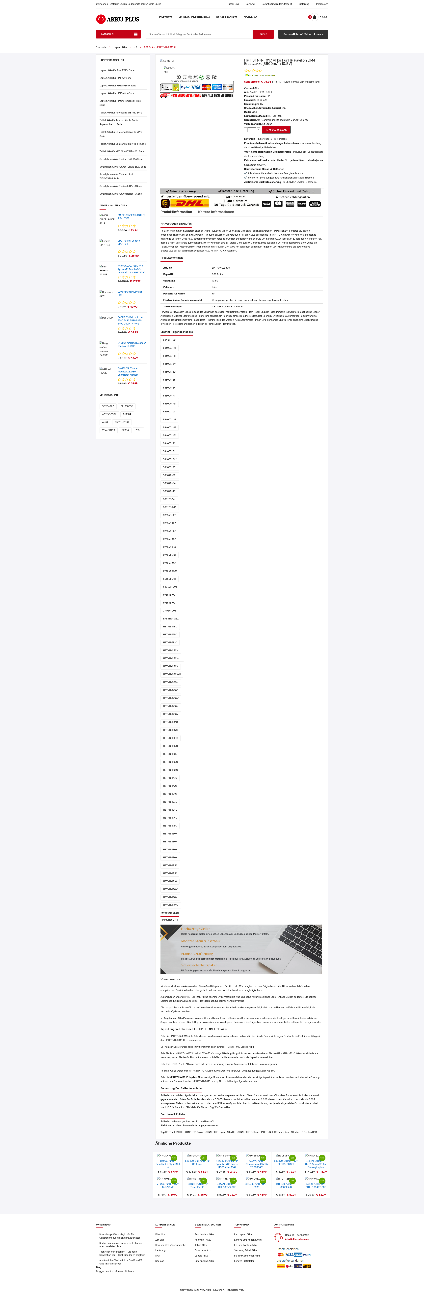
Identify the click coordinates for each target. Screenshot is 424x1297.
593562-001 (169, 563)
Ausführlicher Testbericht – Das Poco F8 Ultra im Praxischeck (120, 1262)
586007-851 (169, 467)
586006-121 (169, 348)
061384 (127, 414)
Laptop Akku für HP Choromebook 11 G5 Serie (120, 103)
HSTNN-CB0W (170, 650)
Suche (263, 34)
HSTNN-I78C (170, 778)
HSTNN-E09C (170, 746)
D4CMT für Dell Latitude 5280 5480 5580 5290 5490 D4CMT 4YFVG (130, 320)
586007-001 (170, 411)
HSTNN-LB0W (170, 905)
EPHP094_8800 (263, 92)
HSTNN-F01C (170, 754)
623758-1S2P (109, 414)
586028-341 (170, 483)
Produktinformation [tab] (176, 212)
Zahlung (250, 4)
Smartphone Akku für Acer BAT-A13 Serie (121, 159)
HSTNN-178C (170, 626)
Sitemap (159, 1261)
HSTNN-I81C (170, 794)
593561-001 (169, 555)
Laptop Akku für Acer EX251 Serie (117, 70)
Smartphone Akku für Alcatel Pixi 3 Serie (121, 186)
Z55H (138, 430)
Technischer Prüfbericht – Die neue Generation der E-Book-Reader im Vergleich (122, 1253)
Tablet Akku (201, 1245)
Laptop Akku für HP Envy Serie (116, 78)
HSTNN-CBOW (170, 682)
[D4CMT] (107, 317)
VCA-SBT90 (108, 430)
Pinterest (129, 1271)
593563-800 (170, 571)
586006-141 (169, 356)
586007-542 (170, 459)
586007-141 (169, 427)
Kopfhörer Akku (203, 1239)
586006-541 (170, 387)
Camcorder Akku (203, 1250)
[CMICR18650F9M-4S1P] (107, 219)
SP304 (125, 430)
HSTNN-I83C (170, 801)
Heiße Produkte (226, 17)
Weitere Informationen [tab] (216, 212)
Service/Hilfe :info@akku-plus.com (303, 34)
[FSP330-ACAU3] (107, 270)
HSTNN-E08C (170, 738)
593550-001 (169, 515)
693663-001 (169, 602)
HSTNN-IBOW (170, 889)
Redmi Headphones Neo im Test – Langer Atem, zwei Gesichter (121, 1245)
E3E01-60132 (122, 422)
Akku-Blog (250, 17)
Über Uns (234, 4)
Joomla (119, 1271)
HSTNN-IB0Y (170, 857)
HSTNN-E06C (170, 722)
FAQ (157, 1255)
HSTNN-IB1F (170, 873)
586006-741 (169, 395)
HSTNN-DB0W (171, 698)
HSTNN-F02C (170, 762)
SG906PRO (108, 406)
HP (135, 47)
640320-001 (170, 586)
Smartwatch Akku (204, 1234)
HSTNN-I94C (170, 817)
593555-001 (169, 539)
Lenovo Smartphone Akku (248, 1239)
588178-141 (169, 499)
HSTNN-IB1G (170, 881)
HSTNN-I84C (170, 809)
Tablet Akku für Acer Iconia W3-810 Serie (121, 112)
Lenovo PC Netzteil (244, 1261)
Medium (110, 1271)
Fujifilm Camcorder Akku (247, 1255)
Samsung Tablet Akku (245, 1250)
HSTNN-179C (170, 634)
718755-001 (169, 610)
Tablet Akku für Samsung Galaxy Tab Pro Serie (121, 134)
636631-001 (169, 578)
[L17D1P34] (107, 243)
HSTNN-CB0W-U (172, 658)
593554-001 (169, 531)
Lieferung (304, 4)
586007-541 (169, 451)
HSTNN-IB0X (170, 849)
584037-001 (170, 340)
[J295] (107, 294)
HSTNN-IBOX (170, 897)
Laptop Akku (120, 47)
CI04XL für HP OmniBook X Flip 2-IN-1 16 (168, 1164)
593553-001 (169, 523)
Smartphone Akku (204, 1261)
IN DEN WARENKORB (276, 130)
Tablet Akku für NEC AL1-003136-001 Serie (122, 151)
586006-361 (169, 379)
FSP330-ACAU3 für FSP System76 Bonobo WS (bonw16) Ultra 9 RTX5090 (131, 269)
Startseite (165, 17)
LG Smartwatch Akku (245, 1245)
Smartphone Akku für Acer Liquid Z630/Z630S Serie (117, 176)
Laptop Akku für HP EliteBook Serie (118, 85)
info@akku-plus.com (297, 1239)
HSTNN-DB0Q (170, 690)
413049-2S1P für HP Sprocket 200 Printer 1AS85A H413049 (227, 1164)
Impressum (322, 4)
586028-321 (169, 475)
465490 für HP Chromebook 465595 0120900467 (256, 1164)
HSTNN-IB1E (170, 865)
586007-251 (169, 435)
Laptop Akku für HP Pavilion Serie (117, 93)
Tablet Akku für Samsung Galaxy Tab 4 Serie (123, 144)
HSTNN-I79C (170, 786)
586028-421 (170, 491)
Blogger (100, 1271)
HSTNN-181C (170, 642)
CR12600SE (127, 406)
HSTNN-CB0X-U (172, 674)
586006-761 (169, 403)
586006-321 (169, 371)
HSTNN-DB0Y (170, 714)
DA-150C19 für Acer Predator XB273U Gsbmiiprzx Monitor (128, 371)
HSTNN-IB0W (170, 841)
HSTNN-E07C (170, 730)
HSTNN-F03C (170, 770)
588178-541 (169, 507)
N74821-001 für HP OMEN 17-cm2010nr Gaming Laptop (315, 1164)
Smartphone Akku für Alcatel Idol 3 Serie (121, 193)
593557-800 (170, 547)
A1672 (105, 422)
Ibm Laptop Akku (243, 1234)
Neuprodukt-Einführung (194, 17)
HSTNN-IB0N (170, 833)
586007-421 (169, 443)
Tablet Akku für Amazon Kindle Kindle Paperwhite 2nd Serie (119, 122)
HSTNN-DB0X (170, 706)
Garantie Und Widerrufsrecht (277, 4)
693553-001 (169, 594)
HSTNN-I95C (170, 825)
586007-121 (169, 419)
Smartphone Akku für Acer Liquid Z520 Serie (123, 166)
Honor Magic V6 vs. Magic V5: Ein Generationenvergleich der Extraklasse (119, 1236)
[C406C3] (107, 349)
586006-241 (169, 363)
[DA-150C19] (107, 370)
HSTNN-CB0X (170, 666)
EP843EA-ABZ (171, 618)
